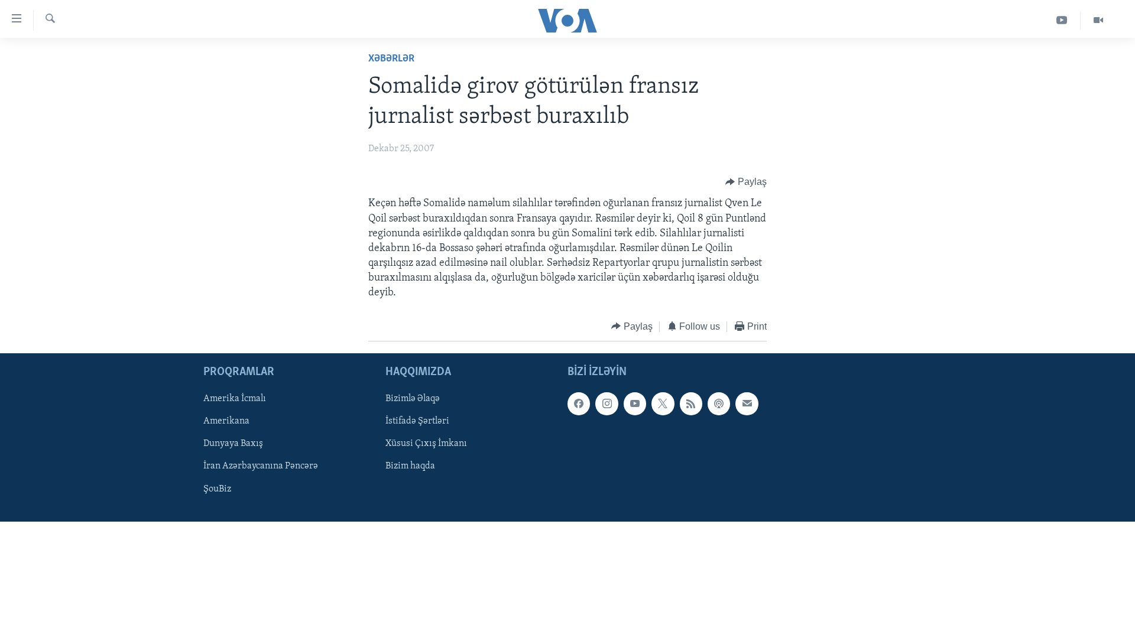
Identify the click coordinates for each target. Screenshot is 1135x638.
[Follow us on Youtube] (635, 404)
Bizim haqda (410, 466)
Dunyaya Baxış (233, 444)
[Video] (1098, 20)
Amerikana (226, 422)
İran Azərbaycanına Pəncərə (260, 466)
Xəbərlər (391, 59)
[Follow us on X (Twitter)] (662, 404)
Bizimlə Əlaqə (412, 399)
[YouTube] (1062, 20)
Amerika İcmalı (234, 399)
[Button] (746, 182)
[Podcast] (719, 404)
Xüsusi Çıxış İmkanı (426, 444)
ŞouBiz (217, 489)
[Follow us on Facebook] (579, 404)
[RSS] (691, 404)
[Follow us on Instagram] (606, 404)
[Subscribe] (746, 404)
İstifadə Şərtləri (417, 422)
